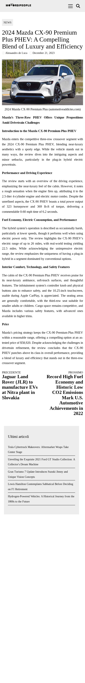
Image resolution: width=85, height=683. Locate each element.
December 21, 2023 (44, 52)
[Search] (78, 6)
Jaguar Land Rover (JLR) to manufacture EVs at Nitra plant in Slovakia (20, 385)
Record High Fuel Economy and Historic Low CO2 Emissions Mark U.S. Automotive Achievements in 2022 (65, 393)
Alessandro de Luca (16, 52)
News (7, 22)
